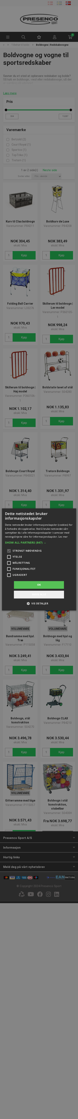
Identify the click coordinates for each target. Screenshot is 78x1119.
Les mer (63, 536)
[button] (39, 542)
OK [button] (39, 584)
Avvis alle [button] (39, 594)
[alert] (39, 559)
